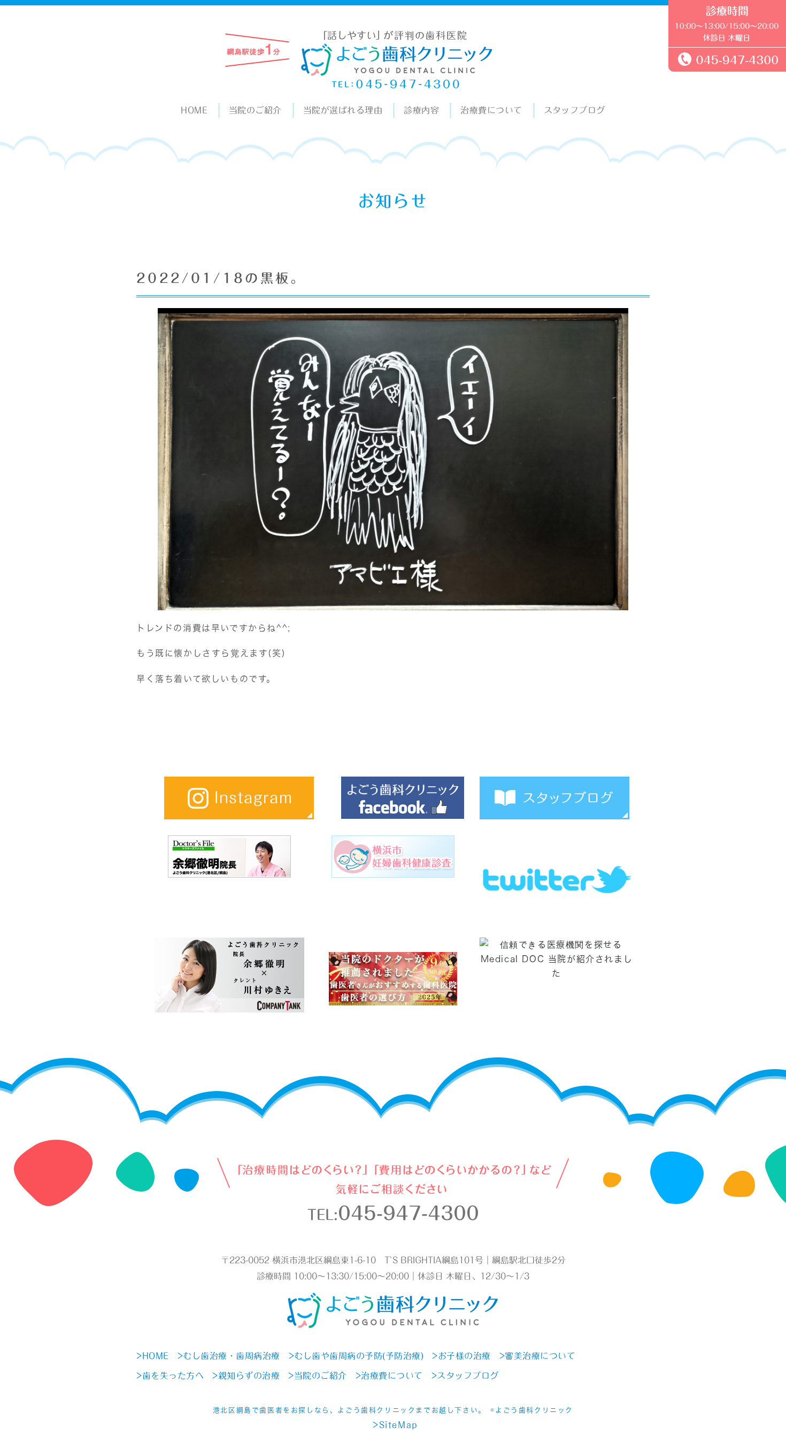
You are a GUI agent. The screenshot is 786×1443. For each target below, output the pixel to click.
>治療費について (389, 1375)
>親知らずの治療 (246, 1375)
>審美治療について (537, 1356)
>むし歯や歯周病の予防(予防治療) (356, 1356)
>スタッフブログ (465, 1375)
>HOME (152, 1356)
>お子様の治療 (461, 1356)
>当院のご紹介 (317, 1375)
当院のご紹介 (255, 110)
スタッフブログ (574, 110)
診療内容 (421, 110)
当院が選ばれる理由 (342, 110)
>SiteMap (395, 1425)
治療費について (491, 110)
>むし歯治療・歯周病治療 (229, 1356)
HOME (194, 110)
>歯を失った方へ (170, 1375)
